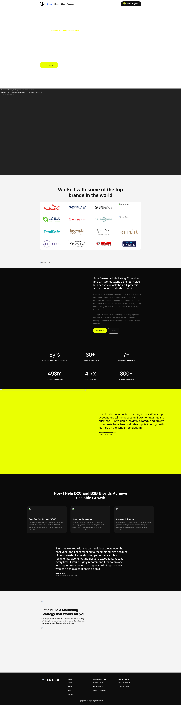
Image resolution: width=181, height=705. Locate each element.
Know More (100, 330)
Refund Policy (98, 686)
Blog (63, 4)
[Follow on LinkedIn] (44, 685)
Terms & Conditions (99, 690)
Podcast (70, 4)
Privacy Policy (98, 682)
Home (49, 4)
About (56, 4)
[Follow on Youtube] (55, 685)
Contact (48, 65)
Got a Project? (132, 4)
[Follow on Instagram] (50, 685)
